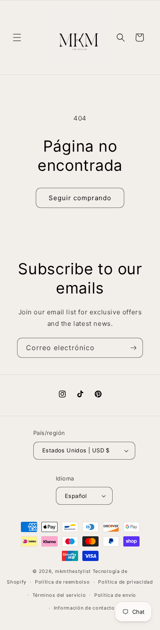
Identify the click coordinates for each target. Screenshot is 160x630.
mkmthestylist (73, 571)
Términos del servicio (59, 595)
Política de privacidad (125, 582)
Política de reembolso (62, 582)
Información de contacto (84, 608)
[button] (17, 37)
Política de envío (115, 595)
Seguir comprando (80, 198)
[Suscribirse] (133, 348)
